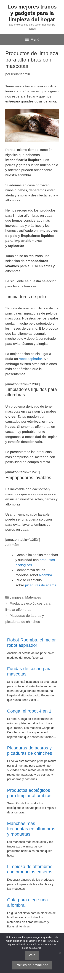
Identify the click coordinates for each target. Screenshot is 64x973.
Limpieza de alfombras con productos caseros (29, 869)
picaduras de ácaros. (41, 585)
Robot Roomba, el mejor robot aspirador (31, 642)
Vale (32, 955)
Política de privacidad (32, 965)
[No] (59, 953)
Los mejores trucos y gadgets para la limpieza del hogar (32, 13)
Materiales (33, 597)
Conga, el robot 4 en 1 (29, 710)
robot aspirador (30, 359)
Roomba (45, 575)
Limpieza (16, 597)
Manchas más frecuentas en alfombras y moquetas (31, 828)
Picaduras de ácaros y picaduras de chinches (29, 750)
